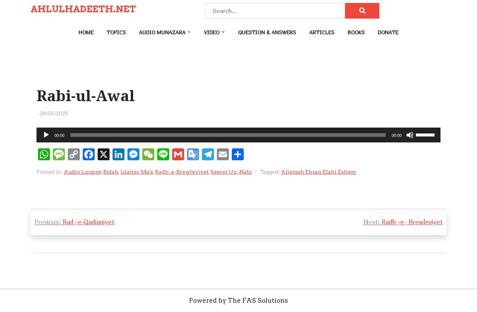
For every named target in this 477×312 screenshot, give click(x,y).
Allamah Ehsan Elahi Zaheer (318, 172)
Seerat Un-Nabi (231, 172)
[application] (238, 135)
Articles (322, 32)
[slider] (426, 134)
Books (356, 32)
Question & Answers (267, 32)
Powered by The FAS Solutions (238, 300)
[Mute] (410, 135)
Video (211, 32)
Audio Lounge (82, 172)
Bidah (111, 172)
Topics (116, 32)
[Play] (46, 135)
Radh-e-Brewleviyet (182, 172)
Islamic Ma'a (136, 172)
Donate (388, 32)
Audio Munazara (162, 32)
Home (86, 32)
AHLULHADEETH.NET (83, 9)
